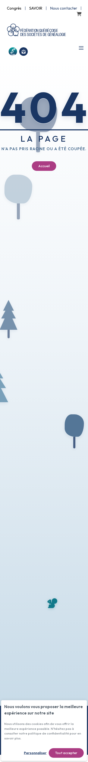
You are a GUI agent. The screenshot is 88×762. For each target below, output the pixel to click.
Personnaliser (35, 753)
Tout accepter (66, 753)
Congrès (14, 8)
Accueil (44, 166)
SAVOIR (35, 8)
